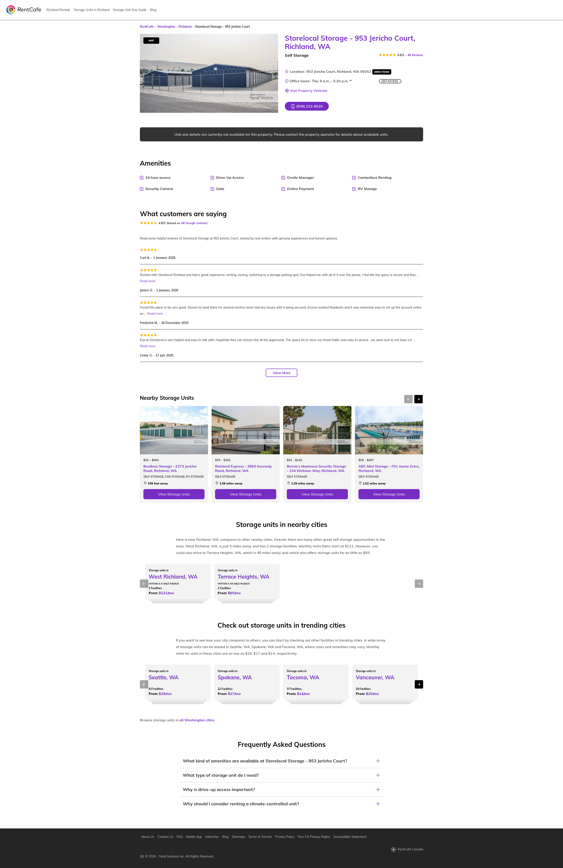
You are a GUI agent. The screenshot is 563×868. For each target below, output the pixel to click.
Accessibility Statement (349, 837)
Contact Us (165, 837)
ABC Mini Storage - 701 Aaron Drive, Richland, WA (389, 468)
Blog (153, 10)
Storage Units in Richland (91, 10)
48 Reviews (415, 55)
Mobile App (194, 837)
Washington (166, 27)
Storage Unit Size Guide (129, 10)
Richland (185, 27)
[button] (307, 106)
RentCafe (147, 27)
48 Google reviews (194, 223)
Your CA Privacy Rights (314, 837)
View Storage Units (174, 494)
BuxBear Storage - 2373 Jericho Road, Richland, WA (169, 468)
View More (282, 373)
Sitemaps (238, 837)
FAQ (180, 837)
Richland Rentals (58, 10)
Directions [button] (381, 71)
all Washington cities (196, 720)
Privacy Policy (284, 837)
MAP (151, 40)
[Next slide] (272, 73)
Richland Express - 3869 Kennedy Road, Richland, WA (243, 468)
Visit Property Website (308, 90)
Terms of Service (260, 837)
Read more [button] (147, 281)
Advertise (212, 837)
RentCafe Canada (410, 849)
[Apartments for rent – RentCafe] (24, 9)
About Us (147, 837)
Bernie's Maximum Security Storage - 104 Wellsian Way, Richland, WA (316, 468)
